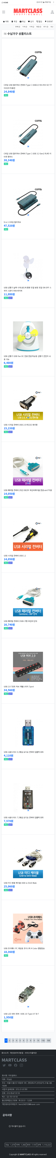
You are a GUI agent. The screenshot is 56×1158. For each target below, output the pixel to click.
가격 (24, 27)
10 (38, 1040)
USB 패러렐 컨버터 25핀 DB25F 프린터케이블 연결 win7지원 (28, 490)
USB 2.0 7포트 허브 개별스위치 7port (19, 686)
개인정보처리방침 (16, 1053)
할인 (40, 21)
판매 (16, 27)
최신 (23, 21)
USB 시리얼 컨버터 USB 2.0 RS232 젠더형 (21, 424)
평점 (38, 27)
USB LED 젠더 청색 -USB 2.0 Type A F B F (21, 1013)
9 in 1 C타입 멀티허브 (12, 222)
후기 (45, 27)
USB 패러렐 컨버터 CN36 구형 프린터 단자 (20, 621)
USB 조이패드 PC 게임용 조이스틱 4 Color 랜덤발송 (24, 948)
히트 (7, 21)
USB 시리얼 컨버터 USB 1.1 (15, 555)
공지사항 (7, 1115)
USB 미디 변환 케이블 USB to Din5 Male (20, 883)
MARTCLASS (14, 1060)
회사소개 (5, 1053)
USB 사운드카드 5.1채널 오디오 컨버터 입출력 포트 (24, 752)
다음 (43, 1040)
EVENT (49, 21)
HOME (5, 2)
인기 (32, 21)
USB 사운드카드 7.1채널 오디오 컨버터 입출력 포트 (24, 817)
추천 (15, 21)
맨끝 (48, 1040)
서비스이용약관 (31, 1053)
